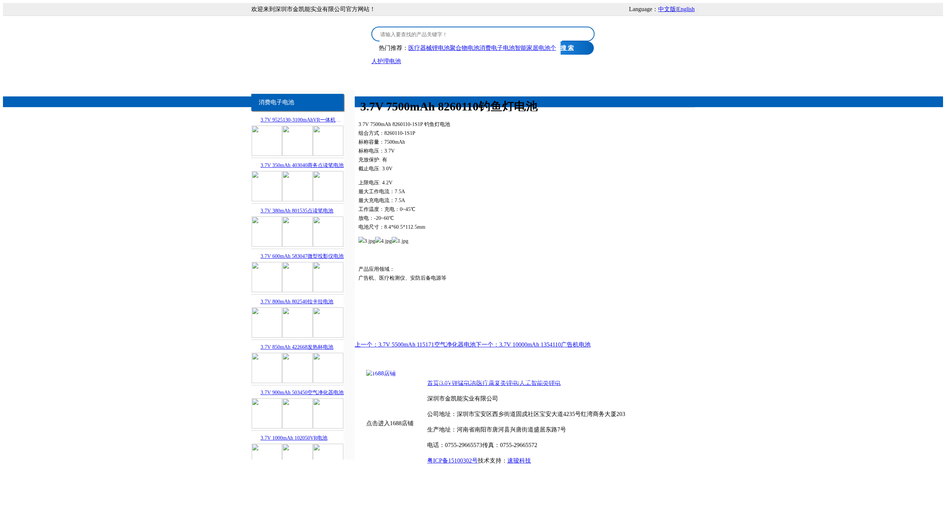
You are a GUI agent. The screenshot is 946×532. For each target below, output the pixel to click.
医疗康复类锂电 (390, 78)
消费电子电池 (497, 48)
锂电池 (555, 369)
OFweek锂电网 (471, 369)
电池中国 (533, 369)
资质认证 (506, 78)
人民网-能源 (475, 380)
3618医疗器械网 (611, 380)
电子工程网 (505, 369)
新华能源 (504, 380)
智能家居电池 (532, 48)
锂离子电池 (532, 380)
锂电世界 (619, 369)
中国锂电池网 (650, 369)
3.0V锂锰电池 (324, 78)
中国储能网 (376, 380)
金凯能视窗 (600, 78)
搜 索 (567, 48)
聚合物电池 (464, 48)
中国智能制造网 (585, 369)
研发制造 (552, 78)
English (686, 9)
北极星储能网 (410, 380)
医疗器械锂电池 (429, 48)
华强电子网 (399, 369)
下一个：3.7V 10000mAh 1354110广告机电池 (533, 344)
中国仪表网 (647, 380)
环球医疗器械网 (568, 380)
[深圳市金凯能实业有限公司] (306, 38)
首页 (279, 78)
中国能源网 (444, 380)
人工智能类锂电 (452, 78)
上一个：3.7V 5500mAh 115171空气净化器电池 (415, 344)
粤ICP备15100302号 (452, 460)
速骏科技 (519, 460)
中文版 (667, 9)
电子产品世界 (432, 369)
